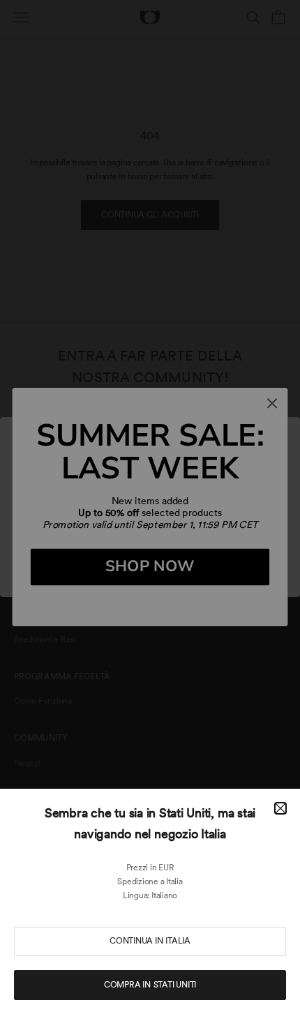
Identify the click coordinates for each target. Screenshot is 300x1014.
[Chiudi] (280, 808)
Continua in (150, 941)
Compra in (150, 985)
